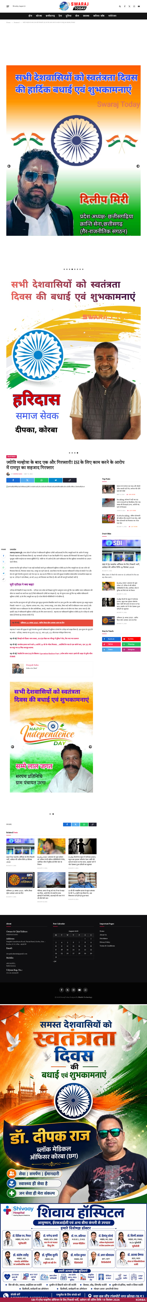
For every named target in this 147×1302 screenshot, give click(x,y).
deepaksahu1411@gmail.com (16, 954)
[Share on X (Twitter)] (27, 480)
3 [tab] (69, 269)
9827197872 (10, 963)
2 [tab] (67, 269)
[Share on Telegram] (55, 480)
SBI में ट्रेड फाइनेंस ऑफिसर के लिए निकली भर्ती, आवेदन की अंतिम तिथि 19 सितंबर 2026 (20, 859)
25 (62, 953)
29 (85, 953)
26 (67, 953)
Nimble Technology (85, 997)
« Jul (54, 961)
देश (60, 16)
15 (85, 946)
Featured (11, 456)
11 (61, 946)
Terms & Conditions (107, 946)
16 (91, 946)
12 (67, 946)
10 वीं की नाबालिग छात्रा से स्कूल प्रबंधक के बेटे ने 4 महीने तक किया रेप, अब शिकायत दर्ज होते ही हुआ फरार (81, 893)
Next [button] (138, 166)
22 (85, 950)
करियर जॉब (99, 16)
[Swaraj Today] (73, 6)
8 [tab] (82, 269)
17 (56, 950)
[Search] (120, 6)
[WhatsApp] (3, 567)
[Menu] (8, 6)
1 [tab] (64, 269)
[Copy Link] (70, 480)
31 (56, 957)
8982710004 (11, 966)
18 (61, 950)
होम (30, 16)
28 (79, 953)
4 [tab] (72, 269)
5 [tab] (74, 269)
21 (79, 950)
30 (91, 953)
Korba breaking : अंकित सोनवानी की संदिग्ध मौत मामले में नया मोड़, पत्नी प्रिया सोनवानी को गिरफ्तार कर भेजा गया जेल (129, 519)
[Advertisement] (73, 43)
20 (73, 950)
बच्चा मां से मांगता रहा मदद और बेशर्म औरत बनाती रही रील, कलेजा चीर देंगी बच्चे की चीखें (128, 488)
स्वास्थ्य (86, 16)
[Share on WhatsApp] (41, 480)
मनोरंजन (112, 16)
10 (56, 946)
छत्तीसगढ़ (50, 16)
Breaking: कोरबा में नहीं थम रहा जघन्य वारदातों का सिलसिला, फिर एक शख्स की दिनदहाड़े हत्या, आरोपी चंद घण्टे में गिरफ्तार (129, 503)
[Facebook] (3, 555)
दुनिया (68, 16)
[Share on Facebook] (13, 480)
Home (102, 931)
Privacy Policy (105, 942)
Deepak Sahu (17, 474)
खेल (77, 16)
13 (73, 946)
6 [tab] (77, 269)
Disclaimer (104, 938)
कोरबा (39, 16)
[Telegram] (3, 573)
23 (91, 950)
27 (73, 953)
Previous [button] (8, 166)
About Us (103, 935)
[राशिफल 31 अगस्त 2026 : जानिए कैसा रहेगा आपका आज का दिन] (20, 880)
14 (79, 946)
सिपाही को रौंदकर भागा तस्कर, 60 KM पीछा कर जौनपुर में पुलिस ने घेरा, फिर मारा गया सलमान (48, 639)
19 (67, 950)
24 (56, 953)
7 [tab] (80, 269)
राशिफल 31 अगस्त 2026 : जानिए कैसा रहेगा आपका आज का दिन (19, 892)
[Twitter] (3, 561)
